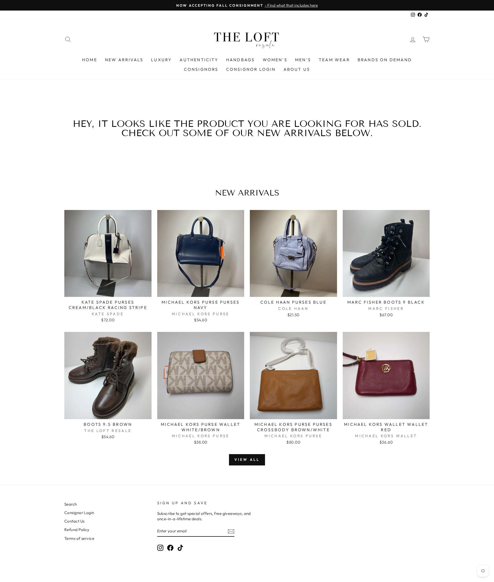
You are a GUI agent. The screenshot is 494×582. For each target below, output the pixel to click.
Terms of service (79, 538)
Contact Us (74, 521)
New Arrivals (124, 59)
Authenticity (199, 59)
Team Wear (334, 59)
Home (89, 59)
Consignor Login (251, 69)
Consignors (201, 69)
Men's (303, 59)
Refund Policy (77, 529)
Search (70, 504)
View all (247, 459)
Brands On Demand (385, 59)
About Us (297, 69)
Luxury (161, 59)
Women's (275, 59)
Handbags (240, 59)
